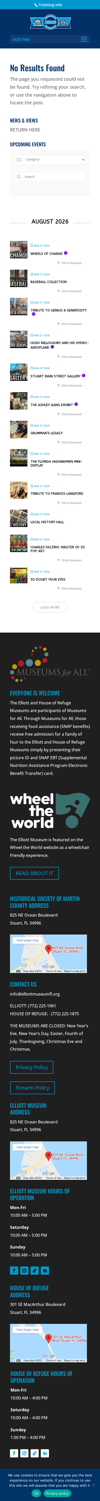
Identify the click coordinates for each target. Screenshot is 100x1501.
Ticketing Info (50, 4)
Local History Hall (47, 522)
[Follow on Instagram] (24, 1270)
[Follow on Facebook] (14, 1270)
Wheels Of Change (47, 254)
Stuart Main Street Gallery (56, 376)
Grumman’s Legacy (47, 433)
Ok (36, 1493)
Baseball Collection (49, 282)
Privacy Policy (32, 1067)
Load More (50, 607)
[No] (93, 1484)
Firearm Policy (32, 1087)
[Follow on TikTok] (35, 1270)
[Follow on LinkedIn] (45, 1270)
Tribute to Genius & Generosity (59, 310)
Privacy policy (57, 1493)
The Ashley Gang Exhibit (52, 405)
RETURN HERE (25, 130)
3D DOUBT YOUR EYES (48, 579)
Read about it (34, 873)
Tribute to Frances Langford (57, 493)
